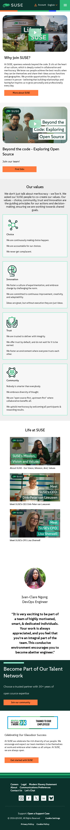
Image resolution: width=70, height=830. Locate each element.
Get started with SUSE (22, 760)
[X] (36, 798)
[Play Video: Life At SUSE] (35, 32)
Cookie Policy (43, 824)
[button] (40, 5)
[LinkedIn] (43, 798)
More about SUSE (21, 93)
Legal (24, 784)
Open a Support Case (38, 813)
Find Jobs (19, 169)
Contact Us (16, 790)
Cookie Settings (52, 818)
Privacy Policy (27, 824)
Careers (14, 784)
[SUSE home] (10, 5)
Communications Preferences (35, 787)
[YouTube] (21, 798)
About (14, 787)
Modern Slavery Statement (43, 784)
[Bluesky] (51, 798)
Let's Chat (30, 790)
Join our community (20, 702)
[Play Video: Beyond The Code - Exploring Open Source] (35, 124)
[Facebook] (28, 798)
